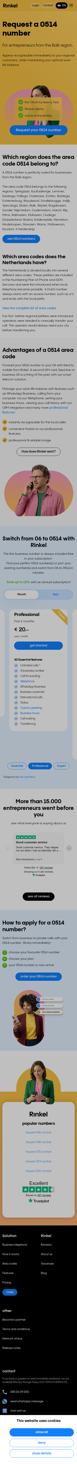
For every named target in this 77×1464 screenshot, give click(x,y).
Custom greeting (31, 708)
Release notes (11, 1348)
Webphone (27, 681)
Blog (44, 1273)
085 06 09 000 (19, 1392)
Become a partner (14, 1319)
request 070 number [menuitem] (38, 1152)
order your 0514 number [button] (38, 976)
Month (21, 594)
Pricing (6, 1282)
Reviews (46, 1245)
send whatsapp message (26, 1401)
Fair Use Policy (27, 777)
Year (55, 594)
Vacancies (47, 1263)
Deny (42, 1443)
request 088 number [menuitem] (38, 1142)
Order (10, 1292)
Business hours (29, 713)
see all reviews (39, 896)
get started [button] (38, 645)
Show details (41, 1453)
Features (8, 1273)
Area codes (9, 1263)
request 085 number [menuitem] (38, 1132)
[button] (62, 5)
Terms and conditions (16, 1329)
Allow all (42, 1432)
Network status (12, 1338)
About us (46, 1254)
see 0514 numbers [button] (21, 239)
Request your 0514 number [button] (38, 130)
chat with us (18, 1411)
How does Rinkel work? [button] (39, 451)
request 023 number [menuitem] (38, 1161)
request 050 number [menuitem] (38, 1171)
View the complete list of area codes (29, 308)
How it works (10, 1254)
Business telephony (14, 1245)
